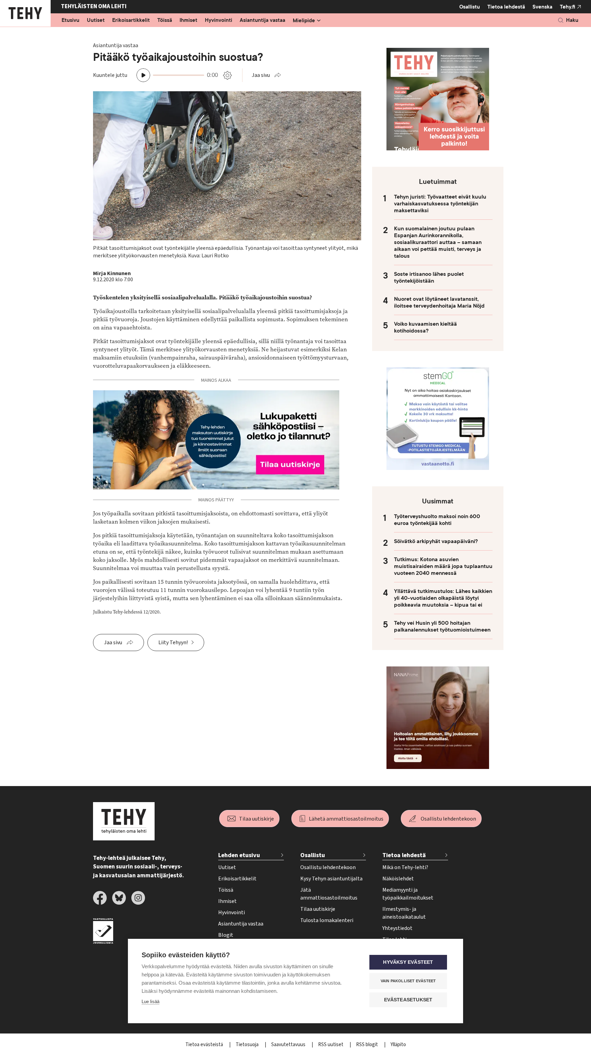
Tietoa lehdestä (506, 6)
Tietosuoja (248, 1044)
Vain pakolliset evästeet (408, 981)
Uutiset (96, 20)
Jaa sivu (261, 75)
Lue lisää (150, 1001)
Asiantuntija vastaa (262, 20)
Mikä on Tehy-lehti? (405, 867)
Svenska (542, 6)
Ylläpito (398, 1044)
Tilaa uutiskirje (256, 819)
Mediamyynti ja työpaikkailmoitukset (407, 894)
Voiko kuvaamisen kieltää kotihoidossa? (425, 327)
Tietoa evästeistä (204, 1044)
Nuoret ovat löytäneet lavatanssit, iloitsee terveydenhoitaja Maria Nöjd (439, 302)
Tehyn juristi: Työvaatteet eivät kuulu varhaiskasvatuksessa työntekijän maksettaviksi (440, 203)
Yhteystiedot (397, 928)
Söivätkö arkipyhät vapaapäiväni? (436, 541)
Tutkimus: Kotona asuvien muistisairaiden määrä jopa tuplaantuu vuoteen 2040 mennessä (443, 566)
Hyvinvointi (218, 20)
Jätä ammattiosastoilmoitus (328, 894)
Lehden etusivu (239, 855)
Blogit (225, 935)
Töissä (164, 20)
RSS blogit (367, 1044)
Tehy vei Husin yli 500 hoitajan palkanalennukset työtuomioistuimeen (442, 626)
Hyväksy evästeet (408, 962)
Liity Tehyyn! (173, 642)
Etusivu (70, 20)
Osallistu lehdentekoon (448, 819)
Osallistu (469, 6)
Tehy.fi (567, 6)
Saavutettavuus (288, 1044)
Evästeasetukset (408, 999)
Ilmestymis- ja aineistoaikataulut (404, 913)
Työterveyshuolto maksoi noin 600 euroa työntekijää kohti (437, 520)
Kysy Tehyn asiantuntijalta (331, 878)
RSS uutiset (331, 1044)
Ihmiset (188, 20)
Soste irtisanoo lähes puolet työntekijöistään (429, 277)
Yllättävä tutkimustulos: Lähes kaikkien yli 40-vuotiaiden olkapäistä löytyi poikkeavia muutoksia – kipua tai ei (443, 598)
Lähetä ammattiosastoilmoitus (346, 819)
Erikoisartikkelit (131, 20)
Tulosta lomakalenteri (326, 920)
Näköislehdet (398, 878)
